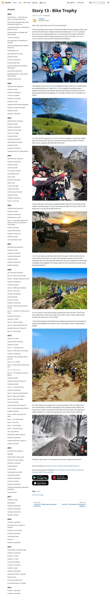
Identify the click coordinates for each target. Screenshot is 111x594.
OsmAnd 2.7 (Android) (13, 509)
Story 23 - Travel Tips (13, 291)
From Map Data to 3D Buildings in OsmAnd (17, 41)
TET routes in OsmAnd (14, 171)
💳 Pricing (27, 3)
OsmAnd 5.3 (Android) (13, 60)
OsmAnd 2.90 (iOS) (12, 384)
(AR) (48, 472)
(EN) (72, 470)
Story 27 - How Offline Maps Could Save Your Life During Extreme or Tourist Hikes (17, 222)
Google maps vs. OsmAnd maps (16, 550)
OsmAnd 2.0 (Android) (13, 571)
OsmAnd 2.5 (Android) (13, 522)
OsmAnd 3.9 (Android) (13, 262)
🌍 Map (34, 3)
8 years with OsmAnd (13, 475)
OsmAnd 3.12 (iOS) (12, 319)
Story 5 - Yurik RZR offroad (15, 419)
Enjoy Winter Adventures (14, 71)
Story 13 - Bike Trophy (13, 370)
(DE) (82, 470)
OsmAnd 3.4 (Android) (13, 390)
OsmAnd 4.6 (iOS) (12, 164)
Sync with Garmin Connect (15, 54)
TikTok (54, 466)
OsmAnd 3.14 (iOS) (12, 300)
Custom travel (11, 469)
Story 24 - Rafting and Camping (16, 288)
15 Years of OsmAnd (13, 95)
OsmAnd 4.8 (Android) (13, 139)
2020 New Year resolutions (15, 341)
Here (33, 138)
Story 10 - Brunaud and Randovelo (17, 393)
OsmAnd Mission (12, 466)
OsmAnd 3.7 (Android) (13, 303)
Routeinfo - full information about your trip (17, 358)
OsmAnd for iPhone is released (16, 574)
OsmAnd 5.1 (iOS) (12, 101)
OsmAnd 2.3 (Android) (13, 542)
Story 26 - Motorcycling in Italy (16, 275)
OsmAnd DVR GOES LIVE (14, 580)
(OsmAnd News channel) (63, 470)
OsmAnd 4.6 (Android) (13, 161)
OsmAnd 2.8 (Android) (13, 506)
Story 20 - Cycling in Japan (15, 322)
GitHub (79, 3)
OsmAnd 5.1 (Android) (13, 98)
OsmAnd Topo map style (14, 530)
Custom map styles (13, 186)
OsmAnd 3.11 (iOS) (12, 338)
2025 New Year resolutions (15, 121)
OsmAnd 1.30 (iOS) (12, 515)
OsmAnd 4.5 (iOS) (12, 168)
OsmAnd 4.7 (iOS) (12, 145)
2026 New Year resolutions (15, 86)
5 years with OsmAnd (13, 562)
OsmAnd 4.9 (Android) (13, 127)
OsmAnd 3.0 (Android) (13, 478)
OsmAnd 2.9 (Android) (13, 484)
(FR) (79, 470)
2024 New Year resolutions (15, 158)
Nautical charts (11, 577)
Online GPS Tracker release (15, 460)
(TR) (52, 472)
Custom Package (12, 297)
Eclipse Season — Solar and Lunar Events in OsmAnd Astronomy (17, 18)
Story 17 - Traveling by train (15, 347)
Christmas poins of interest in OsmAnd (16, 526)
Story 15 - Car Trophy (13, 362)
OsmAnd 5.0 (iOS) (12, 110)
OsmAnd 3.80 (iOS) (12, 285)
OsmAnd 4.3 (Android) (13, 214)
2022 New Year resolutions (15, 247)
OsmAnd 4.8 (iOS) (12, 136)
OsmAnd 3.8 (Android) (13, 282)
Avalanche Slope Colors (14, 79)
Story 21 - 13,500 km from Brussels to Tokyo (18, 312)
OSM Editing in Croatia (14, 217)
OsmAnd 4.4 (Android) (13, 198)
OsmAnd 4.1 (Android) (13, 253)
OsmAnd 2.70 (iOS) (12, 411)
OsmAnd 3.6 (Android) (13, 316)
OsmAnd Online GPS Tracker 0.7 (16, 381)
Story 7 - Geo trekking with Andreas (17, 408)
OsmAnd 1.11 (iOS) (12, 559)
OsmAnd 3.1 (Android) (13, 463)
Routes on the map (13, 227)
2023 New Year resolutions (15, 208)
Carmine (75, 32)
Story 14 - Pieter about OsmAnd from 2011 (18, 366)
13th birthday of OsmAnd (14, 192)
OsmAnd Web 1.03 (12, 50)
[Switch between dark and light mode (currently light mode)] (108, 2)
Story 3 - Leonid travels (14, 425)
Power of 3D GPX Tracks (14, 130)
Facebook (48, 466)
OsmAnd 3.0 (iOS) (12, 378)
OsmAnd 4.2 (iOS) (12, 236)
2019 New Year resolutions (15, 451)
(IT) (76, 470)
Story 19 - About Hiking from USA (17, 325)
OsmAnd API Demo (13, 536)
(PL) (45, 472)
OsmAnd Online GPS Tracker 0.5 (16, 405)
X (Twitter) (60, 466)
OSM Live (10, 539)
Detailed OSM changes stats (15, 457)
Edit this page (38, 495)
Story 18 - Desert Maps (14, 331)
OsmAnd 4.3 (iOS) (12, 211)
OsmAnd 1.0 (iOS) (12, 568)
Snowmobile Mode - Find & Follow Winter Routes (17, 75)
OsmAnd (50, 86)
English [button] (71, 3)
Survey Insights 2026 (13, 63)
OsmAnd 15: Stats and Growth (16, 107)
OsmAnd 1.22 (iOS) (12, 556)
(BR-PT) (41, 472)
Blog (20, 3)
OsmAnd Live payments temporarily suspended (17, 488)
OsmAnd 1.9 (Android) (13, 590)
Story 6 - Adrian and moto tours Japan (16, 415)
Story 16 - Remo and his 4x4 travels (17, 351)
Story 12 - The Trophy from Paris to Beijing (17, 374)
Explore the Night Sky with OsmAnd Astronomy (17, 46)
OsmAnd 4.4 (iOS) (12, 195)
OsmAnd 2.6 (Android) (13, 512)
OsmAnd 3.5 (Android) (13, 354)
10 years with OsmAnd (14, 294)
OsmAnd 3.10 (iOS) (12, 344)
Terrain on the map (13, 201)
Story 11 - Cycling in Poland (15, 387)
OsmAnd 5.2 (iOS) (12, 89)
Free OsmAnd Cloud (13, 174)
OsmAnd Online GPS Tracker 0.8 (16, 328)
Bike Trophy (57, 88)
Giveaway (10, 454)
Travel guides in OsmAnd (14, 472)
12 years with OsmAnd (14, 230)
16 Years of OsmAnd (13, 37)
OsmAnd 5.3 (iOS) (12, 57)
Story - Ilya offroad (12, 431)
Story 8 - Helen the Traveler (15, 399)
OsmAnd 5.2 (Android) (13, 92)
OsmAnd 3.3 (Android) (13, 437)
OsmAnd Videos (12, 492)
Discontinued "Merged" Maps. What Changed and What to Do (18, 23)
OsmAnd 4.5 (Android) (13, 180)
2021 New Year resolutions (15, 272)
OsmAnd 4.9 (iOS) (12, 124)
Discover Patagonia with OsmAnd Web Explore (17, 67)
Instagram (75, 466)
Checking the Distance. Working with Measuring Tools (18, 28)
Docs (15, 3)
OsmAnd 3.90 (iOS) (12, 265)
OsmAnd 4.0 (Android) (13, 256)
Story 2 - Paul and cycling (14, 428)
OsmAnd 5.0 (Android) (13, 113)
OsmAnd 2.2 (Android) (13, 553)
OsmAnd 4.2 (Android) (13, 233)
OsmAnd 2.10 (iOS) (12, 481)
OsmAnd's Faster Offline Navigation (17, 104)
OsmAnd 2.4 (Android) (13, 533)
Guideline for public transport (16, 434)
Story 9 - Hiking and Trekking (16, 396)
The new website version (14, 240)
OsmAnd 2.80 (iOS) (12, 402)
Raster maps (11, 183)
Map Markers (11, 503)
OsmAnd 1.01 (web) (13, 133)
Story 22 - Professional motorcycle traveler (17, 307)
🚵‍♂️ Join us (43, 3)
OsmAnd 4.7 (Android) (13, 148)
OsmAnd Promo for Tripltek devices (17, 151)
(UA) (33, 472)
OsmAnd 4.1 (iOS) (12, 250)
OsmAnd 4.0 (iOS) (12, 259)
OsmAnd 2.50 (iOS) (12, 443)
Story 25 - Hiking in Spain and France (18, 279)
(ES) (37, 472)
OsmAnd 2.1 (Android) (13, 565)
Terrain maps (11, 177)
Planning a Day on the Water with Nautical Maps (17, 33)
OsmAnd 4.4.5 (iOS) (13, 189)
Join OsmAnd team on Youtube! (16, 583)
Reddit (66, 466)
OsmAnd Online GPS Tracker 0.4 (16, 440)
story (38, 491)
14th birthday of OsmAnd (14, 142)
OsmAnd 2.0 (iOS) (12, 500)
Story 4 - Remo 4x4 (12, 422)
